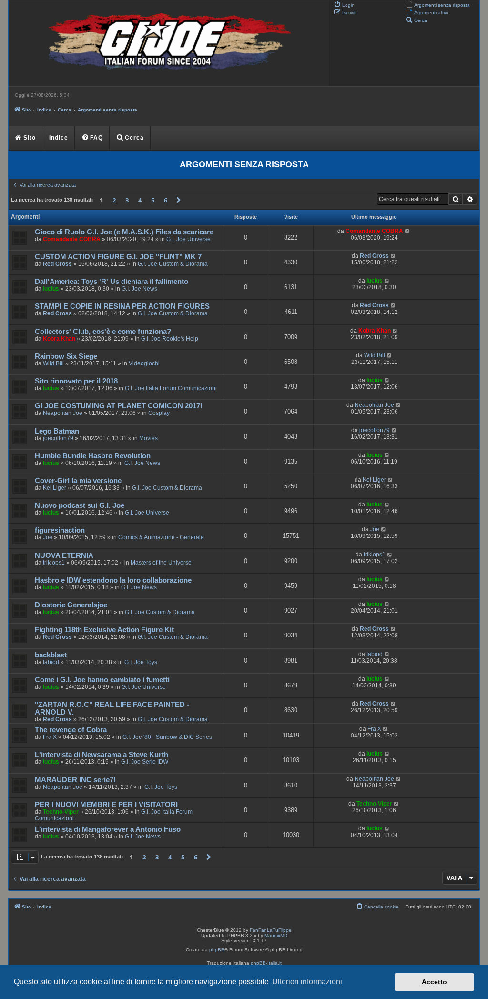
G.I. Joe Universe (188, 239)
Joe (47, 537)
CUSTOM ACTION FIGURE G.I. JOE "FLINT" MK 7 (118, 257)
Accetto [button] (434, 982)
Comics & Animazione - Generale (161, 537)
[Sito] (168, 43)
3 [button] (127, 200)
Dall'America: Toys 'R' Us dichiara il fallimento (111, 281)
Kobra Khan (59, 338)
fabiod (51, 662)
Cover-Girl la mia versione (78, 480)
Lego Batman (57, 431)
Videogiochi (144, 363)
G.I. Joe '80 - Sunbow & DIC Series (167, 737)
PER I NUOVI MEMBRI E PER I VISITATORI (106, 804)
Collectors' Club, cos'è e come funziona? (103, 331)
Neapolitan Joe (62, 413)
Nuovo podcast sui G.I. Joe (79, 505)
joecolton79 (58, 438)
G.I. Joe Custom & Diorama (173, 264)
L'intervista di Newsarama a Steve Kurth (101, 754)
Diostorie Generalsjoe (71, 605)
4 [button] (140, 200)
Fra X (50, 737)
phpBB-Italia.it (266, 963)
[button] (178, 200)
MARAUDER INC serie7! (75, 780)
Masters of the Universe (161, 562)
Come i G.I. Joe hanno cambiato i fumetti (102, 680)
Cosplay (159, 413)
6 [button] (165, 200)
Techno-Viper (61, 811)
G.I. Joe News (139, 288)
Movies (148, 438)
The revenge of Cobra (71, 730)
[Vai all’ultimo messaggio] (408, 231)
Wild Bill (53, 363)
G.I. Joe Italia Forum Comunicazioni (171, 388)
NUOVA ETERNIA (64, 555)
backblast (51, 655)
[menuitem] (438, 4)
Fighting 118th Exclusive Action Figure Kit (104, 630)
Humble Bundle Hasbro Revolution (93, 456)
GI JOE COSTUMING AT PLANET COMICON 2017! (119, 406)
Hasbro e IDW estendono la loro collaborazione (113, 580)
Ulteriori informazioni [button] (307, 982)
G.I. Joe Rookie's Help (169, 338)
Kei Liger (54, 487)
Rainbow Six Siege (66, 356)
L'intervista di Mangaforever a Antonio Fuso (108, 829)
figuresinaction (60, 530)
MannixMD (275, 935)
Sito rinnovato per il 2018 (76, 381)
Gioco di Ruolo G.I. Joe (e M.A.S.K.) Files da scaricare (124, 232)
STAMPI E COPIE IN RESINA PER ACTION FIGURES (122, 306)
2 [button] (114, 200)
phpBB (216, 949)
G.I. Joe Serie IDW (144, 761)
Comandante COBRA (72, 239)
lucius (51, 288)
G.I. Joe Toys (140, 662)
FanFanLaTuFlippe (271, 930)
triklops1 (54, 562)
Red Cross (57, 264)
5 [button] (152, 200)
